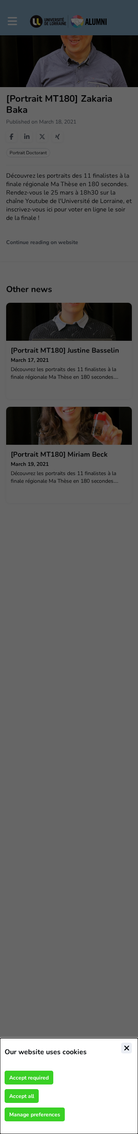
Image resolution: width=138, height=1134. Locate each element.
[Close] (126, 1048)
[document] (69, 1086)
